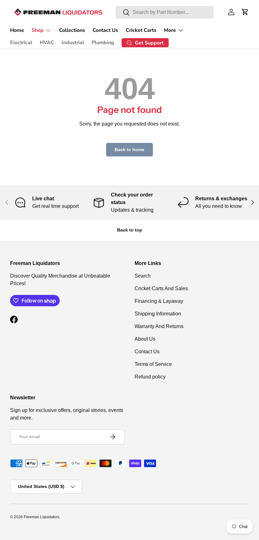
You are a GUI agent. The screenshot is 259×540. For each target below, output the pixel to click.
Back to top (129, 229)
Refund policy (150, 376)
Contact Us (105, 30)
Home (17, 30)
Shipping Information (158, 313)
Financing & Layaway (159, 301)
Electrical (21, 42)
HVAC (47, 42)
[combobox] (165, 12)
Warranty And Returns (159, 326)
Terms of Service (153, 364)
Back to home (129, 149)
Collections (72, 30)
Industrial (73, 42)
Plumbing (103, 42)
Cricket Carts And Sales (161, 288)
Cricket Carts (141, 30)
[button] (245, 12)
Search (143, 276)
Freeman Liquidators (41, 517)
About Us (145, 339)
